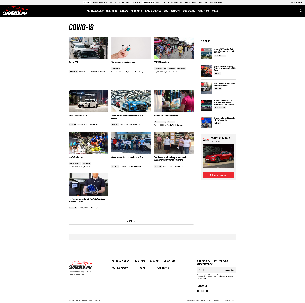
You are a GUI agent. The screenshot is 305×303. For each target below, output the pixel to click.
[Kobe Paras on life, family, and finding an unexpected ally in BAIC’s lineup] (206, 71)
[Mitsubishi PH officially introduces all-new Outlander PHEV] (206, 88)
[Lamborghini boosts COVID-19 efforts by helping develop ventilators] (88, 184)
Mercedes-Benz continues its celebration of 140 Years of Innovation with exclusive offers (224, 102)
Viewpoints (73, 71)
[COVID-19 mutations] (174, 48)
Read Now (135, 2)
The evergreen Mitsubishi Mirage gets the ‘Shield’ (111, 2)
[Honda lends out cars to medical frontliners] (131, 143)
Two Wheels (163, 268)
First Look (171, 68)
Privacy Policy (225, 276)
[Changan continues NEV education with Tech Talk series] (206, 122)
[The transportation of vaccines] (131, 48)
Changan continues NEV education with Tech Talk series (225, 119)
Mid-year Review (120, 261)
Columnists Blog (160, 68)
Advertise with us (75, 300)
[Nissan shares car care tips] (88, 101)
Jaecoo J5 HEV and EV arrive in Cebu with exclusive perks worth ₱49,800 (184, 2)
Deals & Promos (148, 2)
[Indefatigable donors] (88, 143)
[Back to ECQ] (88, 48)
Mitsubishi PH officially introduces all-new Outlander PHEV (224, 84)
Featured (87, 2)
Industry (217, 73)
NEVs (142, 268)
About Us (97, 300)
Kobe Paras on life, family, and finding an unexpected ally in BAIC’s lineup (225, 68)
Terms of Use (201, 278)
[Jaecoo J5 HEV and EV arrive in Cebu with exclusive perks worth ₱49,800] (206, 53)
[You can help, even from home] (174, 101)
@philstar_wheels (220, 138)
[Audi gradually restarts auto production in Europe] (131, 101)
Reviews (115, 124)
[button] (296, 2)
